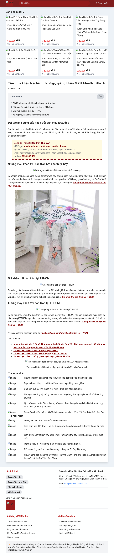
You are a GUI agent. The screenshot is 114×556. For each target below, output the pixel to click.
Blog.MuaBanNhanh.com (17, 529)
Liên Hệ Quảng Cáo (67, 525)
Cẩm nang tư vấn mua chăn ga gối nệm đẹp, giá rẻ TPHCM (40, 353)
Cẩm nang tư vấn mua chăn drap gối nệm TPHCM (35, 350)
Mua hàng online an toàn (69, 529)
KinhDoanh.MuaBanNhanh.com (20, 533)
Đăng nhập (103, 3)
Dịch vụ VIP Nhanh (66, 533)
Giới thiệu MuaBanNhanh (69, 522)
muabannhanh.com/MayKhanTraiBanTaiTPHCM (64, 333)
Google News (12, 537)
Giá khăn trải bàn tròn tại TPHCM (78, 297)
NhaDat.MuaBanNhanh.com (19, 525)
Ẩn (100, 96)
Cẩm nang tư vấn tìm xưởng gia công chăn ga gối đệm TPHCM (41, 356)
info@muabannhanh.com (75, 483)
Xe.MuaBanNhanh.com (17, 522)
